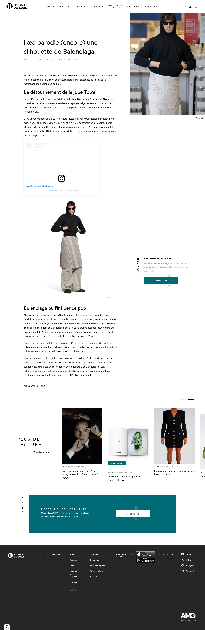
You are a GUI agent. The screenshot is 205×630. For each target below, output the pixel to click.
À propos (94, 554)
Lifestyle (97, 6)
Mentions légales (97, 565)
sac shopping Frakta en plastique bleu (52, 370)
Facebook (190, 571)
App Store (145, 554)
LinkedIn (189, 554)
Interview (151, 6)
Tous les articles (41, 452)
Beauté (80, 6)
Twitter (189, 559)
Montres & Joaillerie (115, 6)
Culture (133, 6)
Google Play (145, 560)
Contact (93, 576)
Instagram (190, 565)
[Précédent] (184, 399)
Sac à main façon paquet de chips (41, 342)
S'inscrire (161, 280)
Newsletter (94, 559)
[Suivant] (191, 399)
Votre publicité (96, 571)
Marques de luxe (73, 589)
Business (65, 6)
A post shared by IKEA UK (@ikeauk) (61, 190)
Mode (50, 6)
